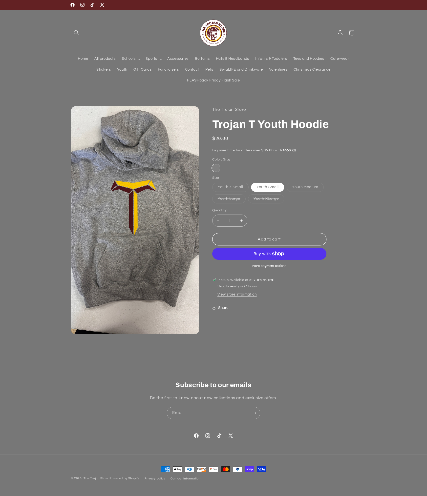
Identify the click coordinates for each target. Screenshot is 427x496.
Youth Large (232, 200)
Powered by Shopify (124, 478)
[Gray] (215, 168)
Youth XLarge (269, 200)
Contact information (186, 478)
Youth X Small (233, 188)
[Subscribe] (254, 413)
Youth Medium (308, 188)
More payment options (269, 266)
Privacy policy (155, 478)
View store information (237, 294)
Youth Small (267, 187)
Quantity (219, 210)
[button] (76, 33)
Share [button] (223, 308)
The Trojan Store (96, 478)
